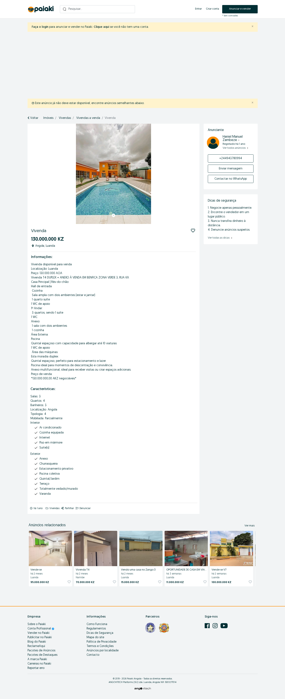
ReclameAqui (36, 646)
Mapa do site (95, 637)
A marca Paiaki (37, 659)
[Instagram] (215, 625)
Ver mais (250, 525)
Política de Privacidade (101, 641)
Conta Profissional (40, 628)
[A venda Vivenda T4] (95, 547)
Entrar (198, 9)
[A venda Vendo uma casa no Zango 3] (141, 547)
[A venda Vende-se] (50, 547)
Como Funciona (97, 624)
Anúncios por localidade (103, 650)
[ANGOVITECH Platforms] (142, 688)
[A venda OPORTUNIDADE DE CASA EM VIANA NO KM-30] (186, 547)
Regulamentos (96, 628)
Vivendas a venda (88, 118)
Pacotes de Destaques (42, 655)
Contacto (93, 655)
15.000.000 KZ (130, 582)
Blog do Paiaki (37, 641)
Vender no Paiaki (38, 633)
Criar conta (212, 9)
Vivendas (65, 118)
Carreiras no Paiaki (39, 663)
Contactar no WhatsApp (230, 178)
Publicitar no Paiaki (40, 637)
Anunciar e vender (240, 9)
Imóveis (48, 118)
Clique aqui (101, 27)
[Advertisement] (146, 65)
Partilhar (69, 508)
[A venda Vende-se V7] (231, 547)
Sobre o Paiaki (37, 624)
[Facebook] (208, 625)
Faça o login (40, 27)
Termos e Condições (100, 646)
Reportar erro (36, 668)
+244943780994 (230, 158)
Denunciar (85, 508)
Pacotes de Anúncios (41, 650)
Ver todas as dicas (219, 237)
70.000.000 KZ (85, 582)
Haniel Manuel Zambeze (233, 138)
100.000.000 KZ (221, 582)
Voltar (33, 118)
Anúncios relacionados (47, 525)
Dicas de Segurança (100, 633)
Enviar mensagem (230, 168)
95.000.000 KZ (39, 582)
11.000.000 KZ (175, 582)
